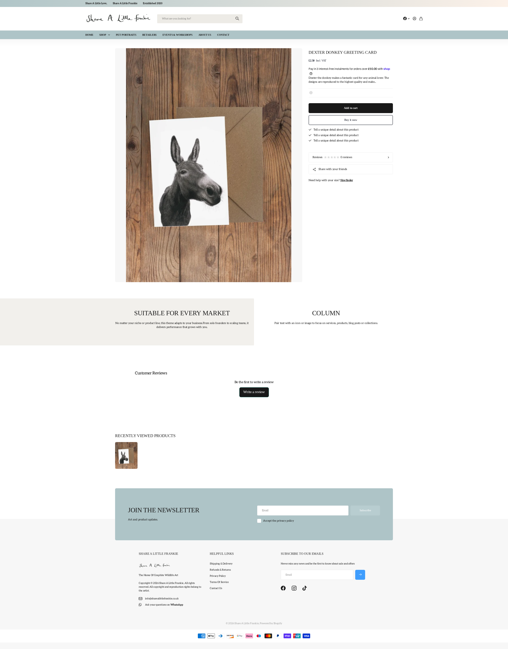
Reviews (332, 157)
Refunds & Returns (220, 569)
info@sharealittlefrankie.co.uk (162, 598)
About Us (204, 34)
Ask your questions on (164, 604)
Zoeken (237, 18)
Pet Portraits (126, 34)
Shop (102, 34)
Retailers (149, 34)
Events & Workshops (177, 34)
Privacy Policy (218, 576)
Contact (223, 34)
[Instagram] (294, 588)
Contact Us (216, 588)
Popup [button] (311, 93)
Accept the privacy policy (278, 520)
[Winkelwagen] (421, 19)
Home (89, 34)
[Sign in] (414, 19)
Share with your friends (332, 169)
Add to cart (350, 108)
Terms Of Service (219, 582)
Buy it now (350, 119)
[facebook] (283, 588)
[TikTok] (304, 588)
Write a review (254, 392)
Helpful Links (222, 553)
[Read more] (406, 19)
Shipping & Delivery (221, 563)
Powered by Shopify (271, 623)
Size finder (346, 180)
